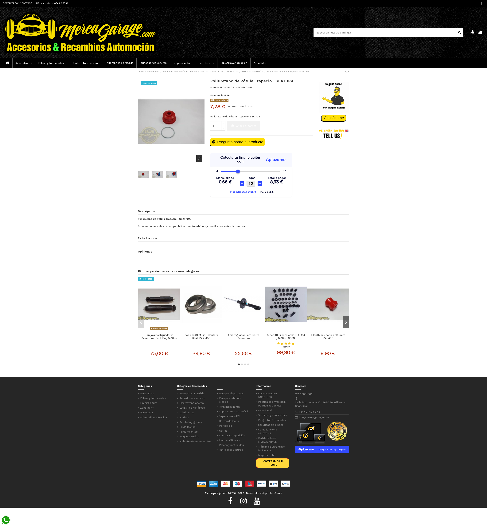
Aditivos (184, 417)
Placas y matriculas (231, 445)
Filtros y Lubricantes (153, 398)
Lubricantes (186, 412)
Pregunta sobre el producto (240, 142)
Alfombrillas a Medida (153, 417)
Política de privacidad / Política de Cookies (272, 403)
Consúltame (334, 118)
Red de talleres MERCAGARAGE (267, 440)
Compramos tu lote (273, 463)
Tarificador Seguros (231, 449)
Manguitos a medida (191, 393)
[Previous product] (346, 71)
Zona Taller (147, 407)
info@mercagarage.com (314, 417)
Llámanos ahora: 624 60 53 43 (52, 3)
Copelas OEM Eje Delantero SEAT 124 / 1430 (201, 336)
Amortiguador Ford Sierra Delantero (243, 336)
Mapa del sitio (266, 455)
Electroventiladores (191, 403)
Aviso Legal (265, 410)
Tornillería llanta (229, 406)
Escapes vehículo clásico (230, 400)
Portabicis (225, 425)
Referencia (216, 95)
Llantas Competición (232, 435)
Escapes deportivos (231, 393)
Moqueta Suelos (189, 436)
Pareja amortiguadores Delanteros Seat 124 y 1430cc (159, 336)
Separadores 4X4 (229, 416)
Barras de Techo (229, 421)
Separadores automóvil (233, 411)
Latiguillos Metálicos (192, 407)
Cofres (223, 430)
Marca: (214, 87)
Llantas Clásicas (229, 440)
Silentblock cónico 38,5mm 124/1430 (328, 336)
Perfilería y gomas (190, 422)
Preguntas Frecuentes (272, 420)
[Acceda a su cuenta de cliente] (472, 32)
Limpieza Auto (148, 403)
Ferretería (146, 412)
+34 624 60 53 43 (309, 411)
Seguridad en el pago (270, 424)
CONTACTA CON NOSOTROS (18, 3)
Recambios (147, 393)
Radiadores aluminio (192, 398)
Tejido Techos (187, 427)
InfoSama (276, 493)
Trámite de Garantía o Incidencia (271, 448)
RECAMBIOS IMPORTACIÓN (235, 87)
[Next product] (348, 71)
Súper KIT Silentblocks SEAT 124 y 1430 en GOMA (286, 336)
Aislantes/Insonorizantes (195, 441)
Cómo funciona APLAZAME (267, 431)
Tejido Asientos (188, 431)
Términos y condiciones (272, 415)
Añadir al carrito (246, 126)
